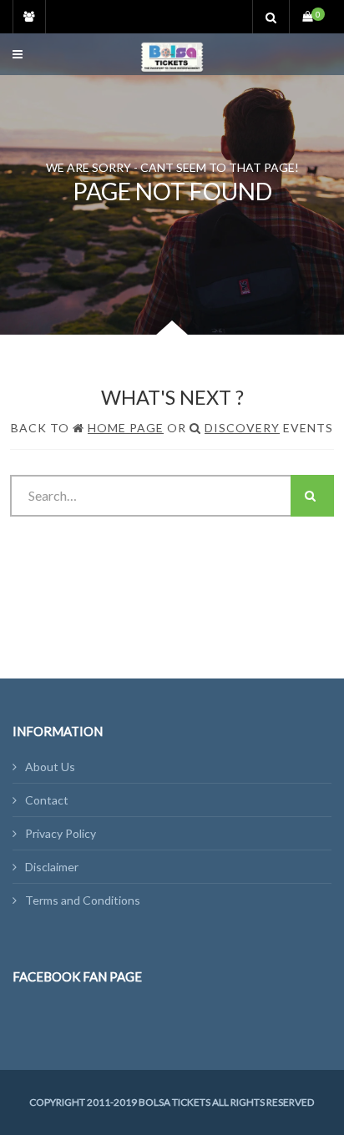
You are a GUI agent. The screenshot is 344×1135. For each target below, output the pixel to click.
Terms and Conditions (82, 900)
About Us (50, 766)
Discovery (242, 428)
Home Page (126, 428)
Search (312, 496)
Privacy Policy (60, 833)
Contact (46, 800)
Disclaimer (51, 867)
